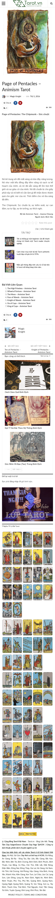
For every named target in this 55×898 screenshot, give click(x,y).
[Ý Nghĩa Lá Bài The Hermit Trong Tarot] (47, 557)
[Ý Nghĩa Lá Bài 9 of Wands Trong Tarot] (37, 645)
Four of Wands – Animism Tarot (20, 297)
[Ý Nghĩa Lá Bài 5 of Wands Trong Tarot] (47, 628)
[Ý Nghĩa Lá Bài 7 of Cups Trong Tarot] (17, 698)
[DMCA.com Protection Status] (28, 834)
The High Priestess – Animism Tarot (21, 288)
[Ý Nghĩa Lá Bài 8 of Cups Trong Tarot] (27, 698)
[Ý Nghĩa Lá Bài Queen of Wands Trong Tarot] (27, 663)
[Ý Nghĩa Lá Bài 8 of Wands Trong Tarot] (27, 645)
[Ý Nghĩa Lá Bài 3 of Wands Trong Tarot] (27, 628)
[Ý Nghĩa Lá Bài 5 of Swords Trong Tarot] (47, 733)
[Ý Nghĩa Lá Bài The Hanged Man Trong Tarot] (27, 575)
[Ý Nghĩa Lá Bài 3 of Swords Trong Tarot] (27, 733)
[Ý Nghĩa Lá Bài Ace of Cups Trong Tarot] (7, 680)
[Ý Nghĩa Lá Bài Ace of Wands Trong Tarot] (7, 628)
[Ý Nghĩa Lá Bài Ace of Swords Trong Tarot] (7, 733)
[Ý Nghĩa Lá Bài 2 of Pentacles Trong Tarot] (17, 785)
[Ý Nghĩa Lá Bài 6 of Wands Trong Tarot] (7, 645)
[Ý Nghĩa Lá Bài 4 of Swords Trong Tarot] (37, 733)
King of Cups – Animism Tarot (19, 306)
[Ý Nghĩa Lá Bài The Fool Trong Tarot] (7, 540)
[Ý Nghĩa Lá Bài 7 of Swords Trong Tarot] (17, 750)
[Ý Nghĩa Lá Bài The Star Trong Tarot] (27, 592)
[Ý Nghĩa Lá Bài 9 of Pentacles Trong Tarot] (37, 803)
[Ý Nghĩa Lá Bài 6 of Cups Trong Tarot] (7, 698)
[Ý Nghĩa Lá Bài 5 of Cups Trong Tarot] (47, 680)
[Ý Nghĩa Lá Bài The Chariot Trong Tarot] (27, 557)
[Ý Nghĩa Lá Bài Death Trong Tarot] (37, 575)
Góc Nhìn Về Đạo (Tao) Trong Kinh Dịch (23, 464)
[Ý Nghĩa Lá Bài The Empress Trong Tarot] (37, 540)
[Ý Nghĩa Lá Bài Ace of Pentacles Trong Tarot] (7, 785)
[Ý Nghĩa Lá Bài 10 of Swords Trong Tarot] (47, 750)
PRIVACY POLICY (15, 895)
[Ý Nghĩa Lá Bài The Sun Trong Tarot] (47, 592)
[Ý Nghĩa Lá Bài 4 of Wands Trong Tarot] (37, 628)
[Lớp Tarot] (27, 504)
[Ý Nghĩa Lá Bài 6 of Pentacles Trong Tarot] (7, 803)
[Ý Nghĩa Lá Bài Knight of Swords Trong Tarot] (17, 768)
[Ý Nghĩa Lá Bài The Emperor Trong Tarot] (47, 540)
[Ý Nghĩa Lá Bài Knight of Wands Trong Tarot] (17, 663)
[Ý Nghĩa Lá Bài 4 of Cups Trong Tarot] (37, 680)
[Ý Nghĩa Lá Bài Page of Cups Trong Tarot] (7, 715)
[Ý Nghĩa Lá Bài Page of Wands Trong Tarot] (7, 663)
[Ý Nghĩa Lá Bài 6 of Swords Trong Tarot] (7, 750)
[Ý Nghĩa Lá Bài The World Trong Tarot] (17, 610)
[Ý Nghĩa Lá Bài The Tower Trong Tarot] (17, 592)
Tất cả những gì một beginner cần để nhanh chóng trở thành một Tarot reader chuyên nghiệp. (33, 241)
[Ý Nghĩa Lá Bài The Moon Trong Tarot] (37, 592)
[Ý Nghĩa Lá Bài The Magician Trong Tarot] (17, 540)
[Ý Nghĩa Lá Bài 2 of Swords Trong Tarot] (17, 733)
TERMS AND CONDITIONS (35, 895)
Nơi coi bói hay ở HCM (34, 856)
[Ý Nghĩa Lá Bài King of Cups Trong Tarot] (37, 715)
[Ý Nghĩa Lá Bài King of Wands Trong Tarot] (37, 663)
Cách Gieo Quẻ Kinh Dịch (16, 392)
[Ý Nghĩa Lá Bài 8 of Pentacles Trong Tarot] (27, 803)
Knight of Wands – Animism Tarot (21, 300)
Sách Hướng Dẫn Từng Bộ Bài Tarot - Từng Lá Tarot (5, 78)
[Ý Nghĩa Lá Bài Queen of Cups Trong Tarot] (27, 715)
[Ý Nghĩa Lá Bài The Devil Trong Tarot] (7, 592)
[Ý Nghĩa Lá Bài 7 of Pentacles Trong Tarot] (17, 803)
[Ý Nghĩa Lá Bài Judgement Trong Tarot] (7, 610)
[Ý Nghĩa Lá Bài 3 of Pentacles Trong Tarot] (27, 785)
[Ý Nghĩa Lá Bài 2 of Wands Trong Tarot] (17, 628)
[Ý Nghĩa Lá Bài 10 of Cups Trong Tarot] (47, 698)
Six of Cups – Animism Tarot (18, 303)
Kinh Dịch (6, 360)
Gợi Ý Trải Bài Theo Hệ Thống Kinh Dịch (23, 428)
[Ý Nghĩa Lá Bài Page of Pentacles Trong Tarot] (7, 820)
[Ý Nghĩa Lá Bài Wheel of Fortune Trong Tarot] (7, 575)
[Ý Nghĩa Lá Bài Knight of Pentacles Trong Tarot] (17, 820)
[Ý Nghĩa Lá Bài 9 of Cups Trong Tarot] (37, 698)
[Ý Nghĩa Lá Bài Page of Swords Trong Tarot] (7, 768)
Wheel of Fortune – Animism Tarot (21, 291)
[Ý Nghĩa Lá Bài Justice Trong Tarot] (17, 575)
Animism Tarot (3, 78)
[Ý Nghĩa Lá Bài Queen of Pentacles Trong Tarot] (27, 820)
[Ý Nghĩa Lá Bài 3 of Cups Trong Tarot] (27, 680)
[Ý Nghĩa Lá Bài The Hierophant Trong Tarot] (7, 557)
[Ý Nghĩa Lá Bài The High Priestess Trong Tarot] (27, 540)
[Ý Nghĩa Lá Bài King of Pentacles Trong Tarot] (37, 820)
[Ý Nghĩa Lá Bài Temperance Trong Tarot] (47, 575)
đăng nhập (14, 482)
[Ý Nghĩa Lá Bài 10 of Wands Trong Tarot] (47, 645)
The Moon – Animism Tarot (18, 294)
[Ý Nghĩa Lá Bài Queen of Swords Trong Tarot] (27, 768)
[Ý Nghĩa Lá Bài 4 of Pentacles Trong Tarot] (37, 785)
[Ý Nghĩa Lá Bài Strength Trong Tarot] (37, 557)
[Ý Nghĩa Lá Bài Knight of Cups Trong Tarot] (17, 715)
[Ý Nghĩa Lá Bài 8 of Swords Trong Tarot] (27, 750)
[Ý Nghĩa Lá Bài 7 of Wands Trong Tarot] (17, 645)
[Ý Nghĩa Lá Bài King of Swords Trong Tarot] (37, 768)
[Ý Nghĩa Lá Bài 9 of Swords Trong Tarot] (37, 750)
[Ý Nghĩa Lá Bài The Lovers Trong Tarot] (17, 557)
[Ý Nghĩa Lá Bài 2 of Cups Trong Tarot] (17, 680)
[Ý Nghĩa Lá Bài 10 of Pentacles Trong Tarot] (47, 803)
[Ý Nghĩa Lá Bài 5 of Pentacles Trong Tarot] (47, 785)
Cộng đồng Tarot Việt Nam (15, 842)
